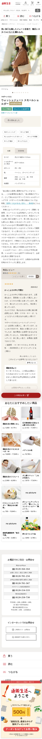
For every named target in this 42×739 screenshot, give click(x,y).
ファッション (13, 20)
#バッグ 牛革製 (32, 136)
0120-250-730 (23, 597)
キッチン (36, 20)
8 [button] (27, 92)
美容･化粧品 (23, 20)
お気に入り (4, 20)
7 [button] (25, 92)
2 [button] (14, 92)
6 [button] (23, 92)
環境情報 (21, 151)
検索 (38, 11)
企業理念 (8, 680)
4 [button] (19, 92)
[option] (21, 63)
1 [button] (12, 92)
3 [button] (17, 92)
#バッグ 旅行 (25, 132)
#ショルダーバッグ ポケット (13, 136)
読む (22, 16)
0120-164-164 (23, 569)
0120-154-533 (23, 590)
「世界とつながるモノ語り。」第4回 (19, 203)
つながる (36, 16)
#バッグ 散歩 (8, 141)
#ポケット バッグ (9, 132)
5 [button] (21, 92)
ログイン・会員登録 (18, 3)
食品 (30, 20)
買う (8, 16)
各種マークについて (8, 113)
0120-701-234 (23, 576)
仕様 (8, 151)
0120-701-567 (23, 583)
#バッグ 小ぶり (22, 141)
